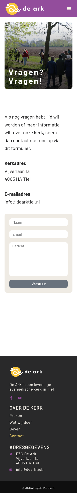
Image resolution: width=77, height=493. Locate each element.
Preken (15, 415)
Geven (15, 429)
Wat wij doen (21, 422)
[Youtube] (20, 398)
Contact (16, 435)
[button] (69, 8)
